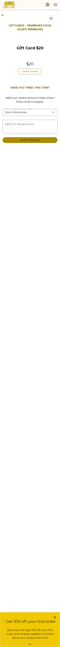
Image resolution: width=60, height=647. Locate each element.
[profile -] (47, 5)
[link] (30, 71)
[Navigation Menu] (55, 5)
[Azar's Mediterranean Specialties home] (17, 5)
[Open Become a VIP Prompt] (30, 644)
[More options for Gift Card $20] (51, 18)
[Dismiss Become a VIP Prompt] (55, 617)
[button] (4, 15)
